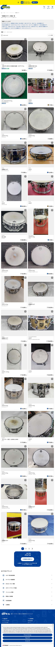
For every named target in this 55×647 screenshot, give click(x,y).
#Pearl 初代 (18, 26)
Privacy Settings (27, 634)
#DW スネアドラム (27, 23)
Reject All (27, 637)
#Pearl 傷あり (21, 23)
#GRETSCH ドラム (34, 26)
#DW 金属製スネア (40, 23)
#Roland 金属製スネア (6, 25)
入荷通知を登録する (27, 559)
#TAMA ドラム (4, 26)
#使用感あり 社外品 (14, 23)
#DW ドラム (34, 23)
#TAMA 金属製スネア (43, 25)
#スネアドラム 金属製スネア (16, 28)
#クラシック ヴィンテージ (26, 28)
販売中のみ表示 (5, 35)
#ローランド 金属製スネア (34, 25)
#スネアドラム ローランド (16, 25)
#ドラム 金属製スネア (6, 28)
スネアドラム (12, 12)
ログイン (29, 622)
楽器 (4, 12)
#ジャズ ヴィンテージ (6, 23)
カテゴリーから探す (5, 620)
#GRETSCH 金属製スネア (43, 26)
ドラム (7, 12)
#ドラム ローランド (24, 25)
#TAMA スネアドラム (11, 26)
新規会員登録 (30, 620)
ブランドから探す (5, 622)
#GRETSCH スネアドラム (25, 26)
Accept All (27, 640)
